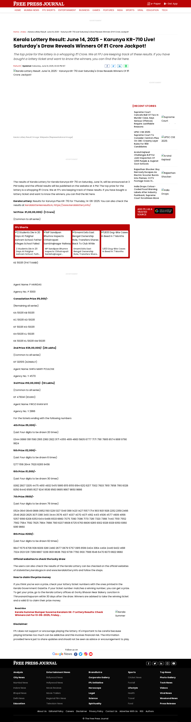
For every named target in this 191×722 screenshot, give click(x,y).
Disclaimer (81, 711)
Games (96, 10)
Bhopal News (19, 693)
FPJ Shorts (48, 10)
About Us (42, 711)
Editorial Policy (56, 711)
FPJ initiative (96, 682)
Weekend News (169, 698)
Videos (164, 687)
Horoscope (95, 687)
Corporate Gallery (99, 677)
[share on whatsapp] (126, 66)
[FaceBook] (75, 654)
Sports (130, 10)
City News (19, 677)
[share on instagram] (167, 663)
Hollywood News (54, 682)
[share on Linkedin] (119, 66)
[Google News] (62, 654)
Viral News (166, 693)
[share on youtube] (173, 663)
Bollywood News (54, 677)
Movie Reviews (53, 687)
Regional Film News (56, 698)
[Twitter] (80, 654)
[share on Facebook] (107, 66)
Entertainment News (58, 672)
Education (153, 10)
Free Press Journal (38, 3)
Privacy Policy (96, 711)
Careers (70, 711)
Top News (165, 672)
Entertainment (67, 10)
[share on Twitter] (113, 66)
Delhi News (18, 698)
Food (130, 703)
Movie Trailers (53, 693)
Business (84, 10)
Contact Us (111, 711)
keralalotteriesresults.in (39, 205)
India (120, 10)
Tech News (166, 682)
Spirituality (95, 703)
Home (18, 10)
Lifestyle (133, 687)
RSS (141, 711)
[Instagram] (85, 654)
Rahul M (17, 66)
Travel (131, 698)
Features (108, 10)
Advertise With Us (129, 711)
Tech (164, 10)
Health (131, 693)
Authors (150, 711)
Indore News (19, 687)
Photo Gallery (168, 677)
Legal (92, 693)
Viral (140, 10)
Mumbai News (31, 10)
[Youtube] (91, 654)
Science (93, 698)
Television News (54, 703)
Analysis (18, 672)
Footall (131, 682)
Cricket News (134, 677)
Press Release (168, 703)
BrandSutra (95, 672)
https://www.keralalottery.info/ (72, 205)
